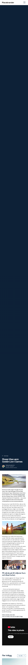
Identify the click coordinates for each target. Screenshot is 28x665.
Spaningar (6, 455)
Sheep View (21, 494)
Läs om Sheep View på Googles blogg (12, 616)
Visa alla (20, 655)
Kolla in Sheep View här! (8, 614)
